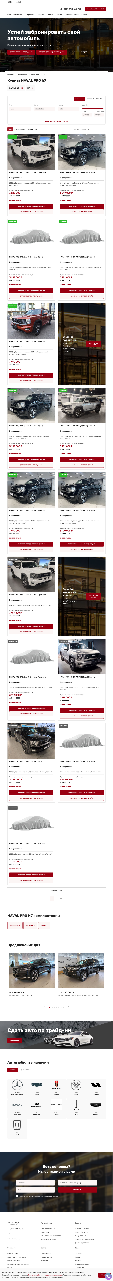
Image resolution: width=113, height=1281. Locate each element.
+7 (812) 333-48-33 (70, 9)
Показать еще (56, 891)
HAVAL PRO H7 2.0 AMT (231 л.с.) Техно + (77, 172)
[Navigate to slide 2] (52, 1007)
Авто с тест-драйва (48, 1239)
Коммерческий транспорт (51, 1236)
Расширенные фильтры (55, 121)
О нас (59, 15)
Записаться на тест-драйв (21, 52)
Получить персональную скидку (31, 206)
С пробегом (30, 15)
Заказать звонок (96, 9)
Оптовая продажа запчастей (18, 1264)
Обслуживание (80, 1236)
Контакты (78, 1254)
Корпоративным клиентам (84, 1239)
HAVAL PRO (35, 74)
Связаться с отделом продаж (51, 52)
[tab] (12, 1070)
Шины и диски (12, 1254)
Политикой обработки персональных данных (45, 1275)
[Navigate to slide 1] (49, 1007)
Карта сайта (79, 1268)
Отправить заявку (93, 344)
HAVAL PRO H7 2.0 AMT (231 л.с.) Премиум (27, 172)
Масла (9, 1268)
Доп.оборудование (82, 1243)
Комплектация (15, 200)
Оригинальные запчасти (16, 1257)
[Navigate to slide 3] (54, 1007)
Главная (10, 74)
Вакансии (85, 15)
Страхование (46, 1254)
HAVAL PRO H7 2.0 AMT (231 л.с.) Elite (25, 761)
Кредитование (46, 1257)
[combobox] (20, 109)
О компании (79, 1257)
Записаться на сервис (83, 1229)
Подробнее (14, 1040)
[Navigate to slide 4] (56, 1007)
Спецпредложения (73, 15)
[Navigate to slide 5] (58, 1007)
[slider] (83, 108)
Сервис (41, 15)
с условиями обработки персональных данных (42, 1196)
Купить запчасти (13, 1261)
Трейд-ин (44, 1261)
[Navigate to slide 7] (63, 1007)
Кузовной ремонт (81, 1232)
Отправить (77, 1190)
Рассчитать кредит (79, 52)
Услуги (51, 15)
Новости (78, 1261)
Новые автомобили (14, 15)
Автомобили (22, 74)
